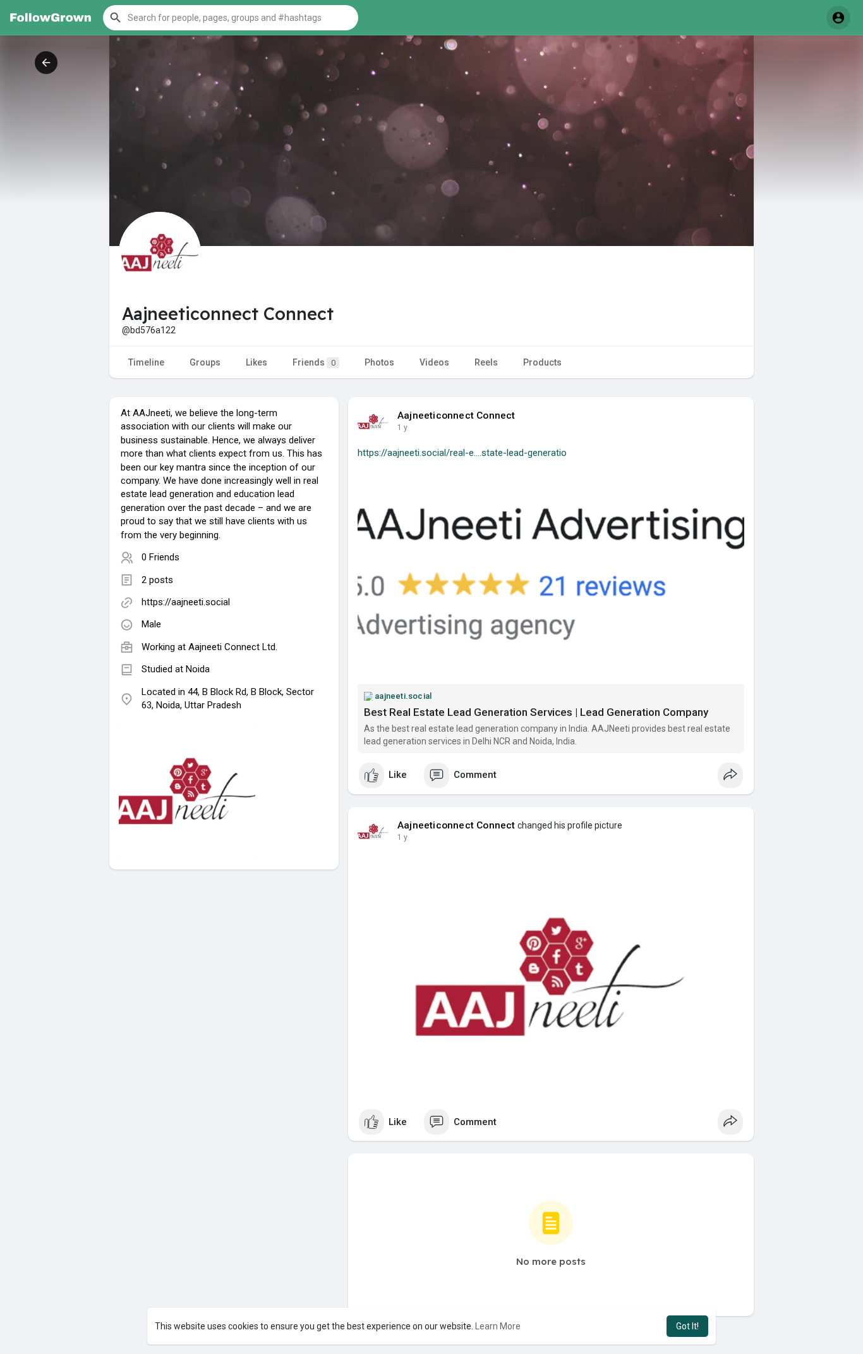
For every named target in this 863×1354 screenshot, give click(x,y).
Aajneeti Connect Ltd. (232, 647)
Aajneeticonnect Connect (456, 415)
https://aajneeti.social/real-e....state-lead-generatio (462, 453)
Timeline (146, 362)
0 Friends (160, 557)
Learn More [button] (498, 1326)
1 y (402, 427)
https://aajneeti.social (186, 602)
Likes (256, 362)
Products (542, 362)
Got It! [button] (687, 1326)
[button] (230, 17)
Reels (486, 362)
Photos (379, 362)
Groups (205, 362)
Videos (434, 362)
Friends (314, 362)
